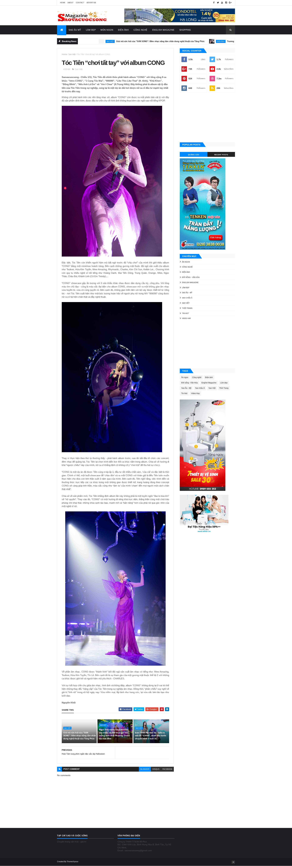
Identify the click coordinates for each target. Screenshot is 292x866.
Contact (80, 3)
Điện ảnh (192, 41)
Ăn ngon (186, 262)
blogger (144, 769)
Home (62, 3)
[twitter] (218, 2)
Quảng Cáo (193, 155)
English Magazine (163, 30)
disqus (155, 769)
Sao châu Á (187, 298)
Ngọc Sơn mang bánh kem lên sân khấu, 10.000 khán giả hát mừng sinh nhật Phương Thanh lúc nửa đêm (114, 734)
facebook (167, 769)
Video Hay (186, 318)
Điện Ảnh (123, 30)
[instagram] (226, 2)
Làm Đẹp (91, 30)
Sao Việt (81, 41)
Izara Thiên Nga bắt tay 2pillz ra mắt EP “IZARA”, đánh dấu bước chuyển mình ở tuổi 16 (150, 735)
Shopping (185, 30)
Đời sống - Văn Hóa (191, 277)
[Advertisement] (207, 117)
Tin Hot (185, 313)
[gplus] (230, 2)
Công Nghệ (140, 30)
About (71, 3)
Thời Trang (187, 308)
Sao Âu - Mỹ (187, 293)
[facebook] (214, 2)
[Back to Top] (233, 862)
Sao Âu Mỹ (75, 30)
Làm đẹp (185, 288)
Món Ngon (107, 30)
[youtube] (222, 2)
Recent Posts (221, 155)
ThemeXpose (72, 862)
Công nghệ (187, 267)
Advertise (91, 3)
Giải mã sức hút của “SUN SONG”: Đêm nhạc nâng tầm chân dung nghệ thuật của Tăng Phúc (132, 41)
